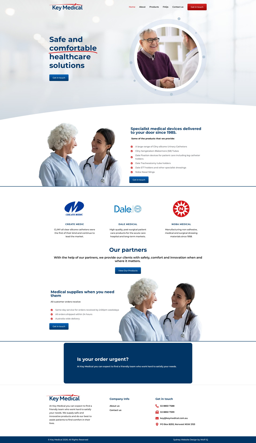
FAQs (165, 7)
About (142, 7)
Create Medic (74, 224)
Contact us (177, 7)
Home (132, 7)
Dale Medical (128, 224)
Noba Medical (181, 224)
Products (154, 7)
